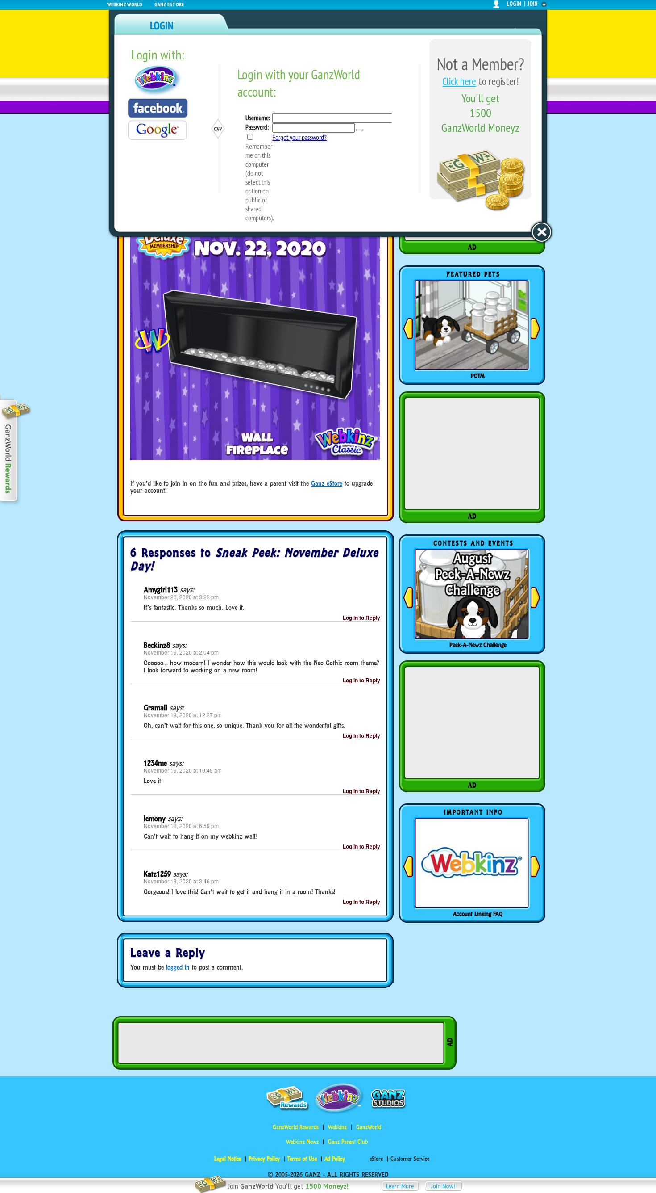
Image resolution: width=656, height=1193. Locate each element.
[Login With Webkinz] (157, 80)
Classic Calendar (478, 644)
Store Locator (478, 913)
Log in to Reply (361, 617)
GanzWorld (368, 1127)
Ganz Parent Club (348, 1141)
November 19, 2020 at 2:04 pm (181, 652)
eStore (376, 1158)
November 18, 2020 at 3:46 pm (181, 881)
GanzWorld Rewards (296, 1127)
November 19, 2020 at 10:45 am (183, 770)
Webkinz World (124, 4)
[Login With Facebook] (157, 108)
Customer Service (409, 1158)
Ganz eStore (326, 483)
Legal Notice (227, 1158)
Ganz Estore (169, 4)
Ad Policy (334, 1158)
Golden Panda (477, 375)
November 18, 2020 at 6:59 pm (181, 825)
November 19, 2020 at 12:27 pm (183, 714)
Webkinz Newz (302, 1141)
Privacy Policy (264, 1158)
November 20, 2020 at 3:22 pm (181, 597)
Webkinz (337, 1127)
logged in (178, 967)
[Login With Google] (157, 130)
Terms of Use (302, 1158)
